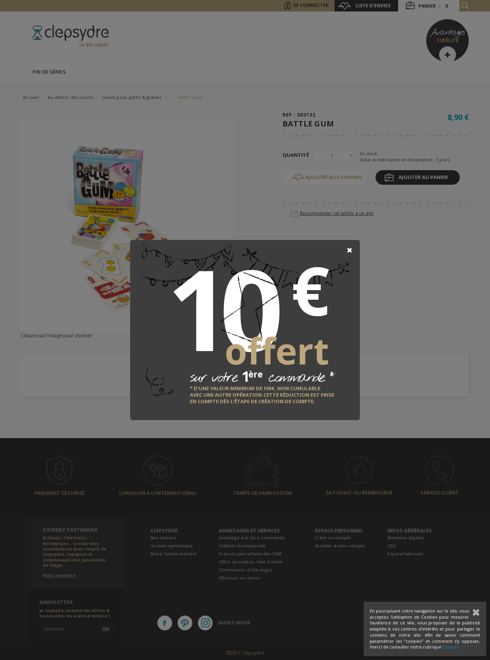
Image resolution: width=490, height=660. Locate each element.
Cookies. (451, 647)
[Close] (349, 250)
